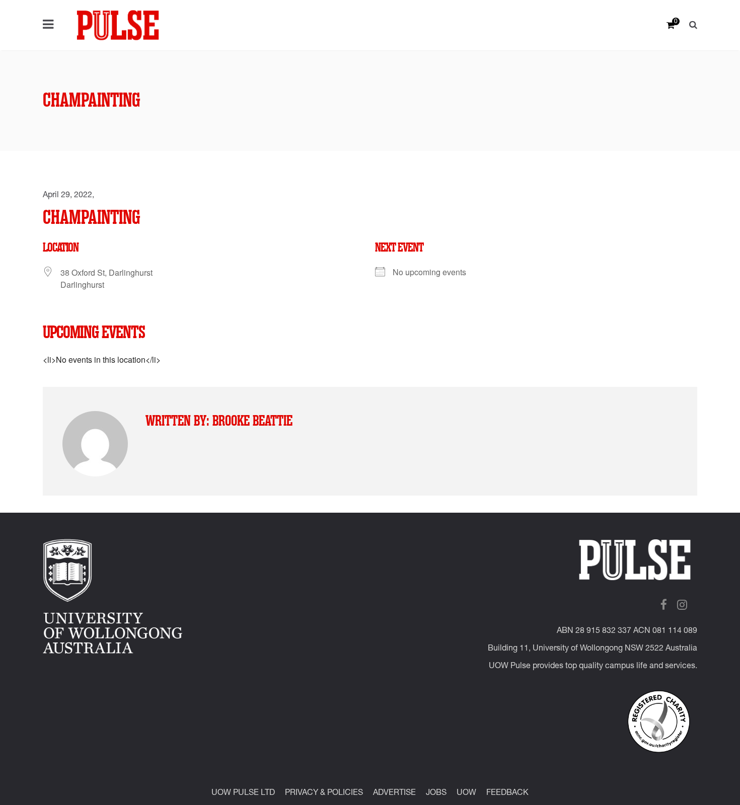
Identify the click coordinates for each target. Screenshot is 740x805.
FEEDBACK (507, 793)
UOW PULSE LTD (243, 793)
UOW (466, 793)
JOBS (436, 793)
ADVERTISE (394, 793)
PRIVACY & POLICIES (324, 793)
